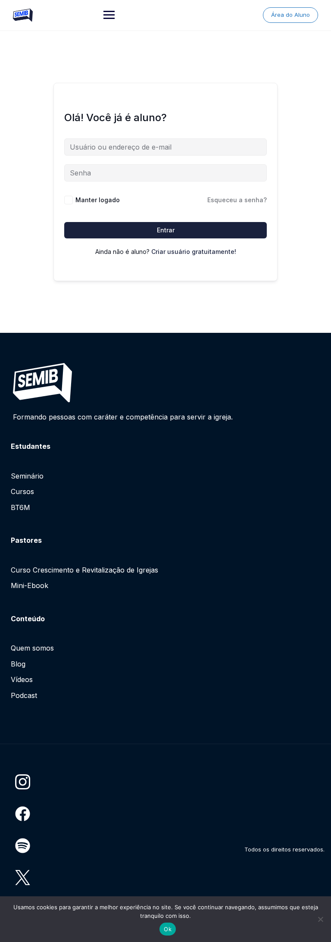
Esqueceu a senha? (237, 199)
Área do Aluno (290, 14)
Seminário (27, 476)
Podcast (24, 695)
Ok (168, 929)
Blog (18, 664)
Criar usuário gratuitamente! (193, 251)
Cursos (22, 491)
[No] (320, 919)
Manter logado (97, 199)
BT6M (20, 507)
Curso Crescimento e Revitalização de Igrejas (84, 570)
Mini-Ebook (29, 585)
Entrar (166, 230)
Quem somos (32, 648)
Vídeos (22, 679)
